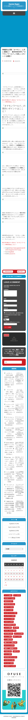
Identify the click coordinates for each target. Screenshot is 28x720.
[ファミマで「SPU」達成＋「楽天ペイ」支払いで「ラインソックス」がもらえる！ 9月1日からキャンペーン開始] (14, 339)
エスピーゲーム (13, 534)
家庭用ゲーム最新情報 (11, 648)
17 (5, 576)
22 (19, 576)
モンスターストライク (11, 613)
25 (8, 579)
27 (13, 579)
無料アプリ (9, 610)
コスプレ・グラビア (10, 630)
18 (8, 576)
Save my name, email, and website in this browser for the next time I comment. (13, 315)
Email (5, 303)
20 (13, 576)
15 (19, 573)
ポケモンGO (19, 633)
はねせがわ (17, 61)
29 (19, 579)
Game (16, 651)
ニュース (8, 595)
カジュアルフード (10, 616)
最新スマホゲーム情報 (11, 642)
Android (8, 601)
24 (5, 579)
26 (11, 579)
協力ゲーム (17, 636)
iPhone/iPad (9, 604)
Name (5, 298)
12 (11, 573)
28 (16, 579)
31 (5, 582)
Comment (6, 289)
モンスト (8, 636)
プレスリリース (9, 618)
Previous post (8, 271)
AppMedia (12, 530)
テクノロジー (9, 663)
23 (22, 576)
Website (6, 308)
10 (5, 573)
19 (11, 576)
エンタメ (8, 654)
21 (16, 576)
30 (22, 579)
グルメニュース (9, 645)
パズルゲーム (9, 621)
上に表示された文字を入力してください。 (12, 322)
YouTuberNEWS (10, 624)
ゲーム (17, 595)
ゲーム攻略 (8, 639)
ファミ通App (11, 537)
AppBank (11, 252)
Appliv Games (12, 527)
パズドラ (8, 627)
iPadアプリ (9, 607)
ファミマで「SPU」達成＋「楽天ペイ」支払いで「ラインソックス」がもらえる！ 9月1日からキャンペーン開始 (14, 352)
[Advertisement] (14, 31)
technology (9, 660)
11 (8, 573)
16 (22, 573)
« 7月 (5, 585)
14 (16, 573)
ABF (15, 627)
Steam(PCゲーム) (10, 666)
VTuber (8, 651)
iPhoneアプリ (9, 598)
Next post (20, 271)
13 (13, 573)
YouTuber (8, 633)
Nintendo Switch (10, 657)
